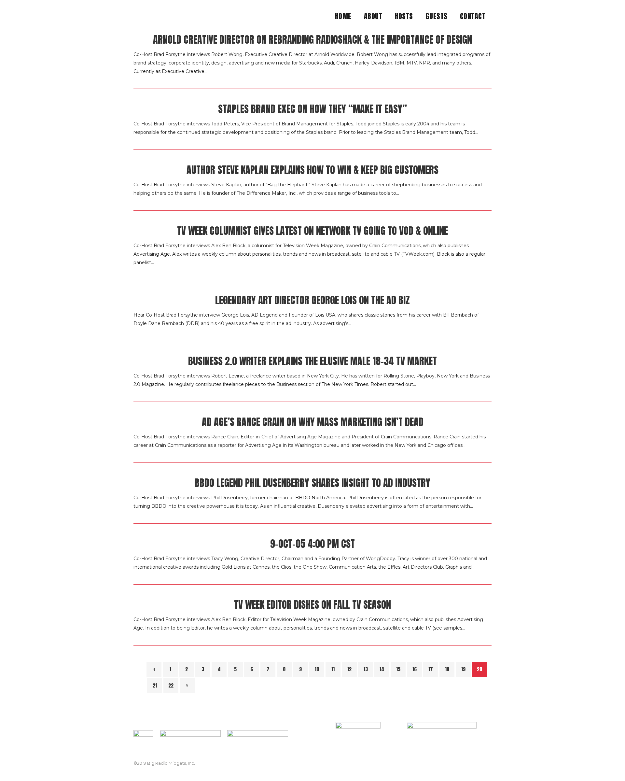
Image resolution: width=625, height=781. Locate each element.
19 (463, 669)
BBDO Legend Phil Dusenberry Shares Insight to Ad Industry (312, 483)
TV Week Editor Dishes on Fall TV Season (312, 604)
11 (333, 669)
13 (366, 669)
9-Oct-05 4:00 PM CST (312, 543)
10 (317, 669)
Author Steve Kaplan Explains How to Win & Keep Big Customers (312, 170)
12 (349, 669)
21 (155, 685)
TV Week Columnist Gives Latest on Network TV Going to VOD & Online (312, 230)
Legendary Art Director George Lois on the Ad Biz (312, 300)
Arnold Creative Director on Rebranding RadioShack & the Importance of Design (312, 39)
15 (398, 669)
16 (414, 669)
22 (171, 685)
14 (382, 669)
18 (447, 669)
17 (430, 669)
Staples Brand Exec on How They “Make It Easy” (312, 109)
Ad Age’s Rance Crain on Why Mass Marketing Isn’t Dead (313, 422)
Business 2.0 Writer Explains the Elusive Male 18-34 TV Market (312, 361)
